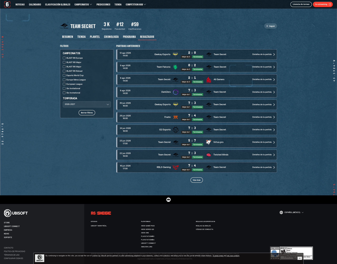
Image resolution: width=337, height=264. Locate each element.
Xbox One (145, 233)
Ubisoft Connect (12, 226)
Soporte (8, 237)
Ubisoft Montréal (99, 226)
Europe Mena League (76, 80)
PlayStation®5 (147, 236)
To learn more (218, 256)
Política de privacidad (14, 251)
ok (300, 258)
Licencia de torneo (301, 4)
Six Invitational (73, 88)
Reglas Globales (203, 226)
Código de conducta (204, 229)
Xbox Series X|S (147, 229)
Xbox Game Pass (148, 226)
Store (7, 223)
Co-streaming (321, 4)
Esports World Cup (75, 75)
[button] (196, 54)
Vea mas (196, 180)
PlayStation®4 (147, 240)
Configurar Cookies (13, 258)
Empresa (8, 230)
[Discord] (168, 199)
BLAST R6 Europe (74, 58)
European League (74, 84)
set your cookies (233, 256)
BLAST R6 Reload (74, 71)
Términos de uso (11, 255)
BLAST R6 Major (73, 62)
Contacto (8, 247)
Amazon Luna (146, 247)
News (6, 234)
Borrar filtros (87, 112)
